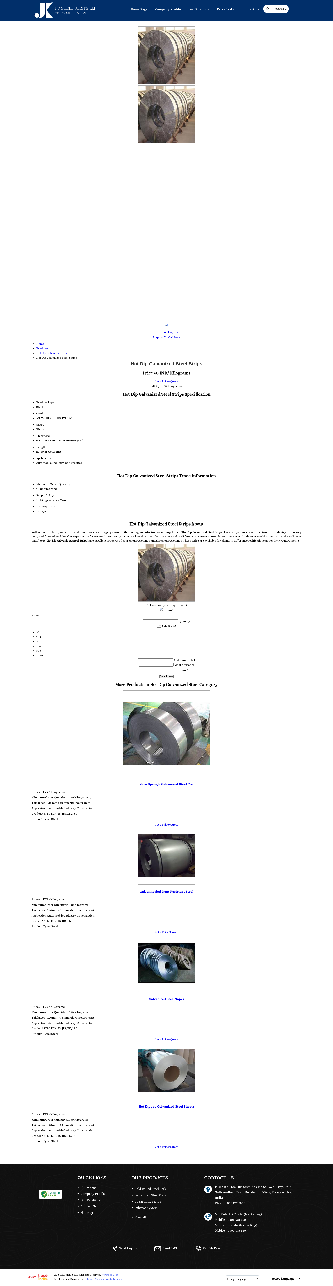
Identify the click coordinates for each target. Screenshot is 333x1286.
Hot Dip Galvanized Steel (52, 353)
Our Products (198, 9)
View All (140, 1217)
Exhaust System (146, 1208)
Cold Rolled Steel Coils (151, 1189)
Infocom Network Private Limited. (103, 1279)
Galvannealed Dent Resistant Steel (166, 891)
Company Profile (168, 9)
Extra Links (226, 9)
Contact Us (250, 9)
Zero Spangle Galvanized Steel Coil (166, 784)
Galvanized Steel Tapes (166, 999)
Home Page (139, 9)
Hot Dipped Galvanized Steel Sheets (166, 1106)
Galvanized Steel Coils (150, 1195)
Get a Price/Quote (166, 381)
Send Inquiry (169, 332)
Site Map (87, 1213)
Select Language (282, 1278)
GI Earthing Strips (148, 1201)
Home (40, 344)
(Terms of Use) (110, 1274)
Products (42, 348)
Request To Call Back (166, 337)
